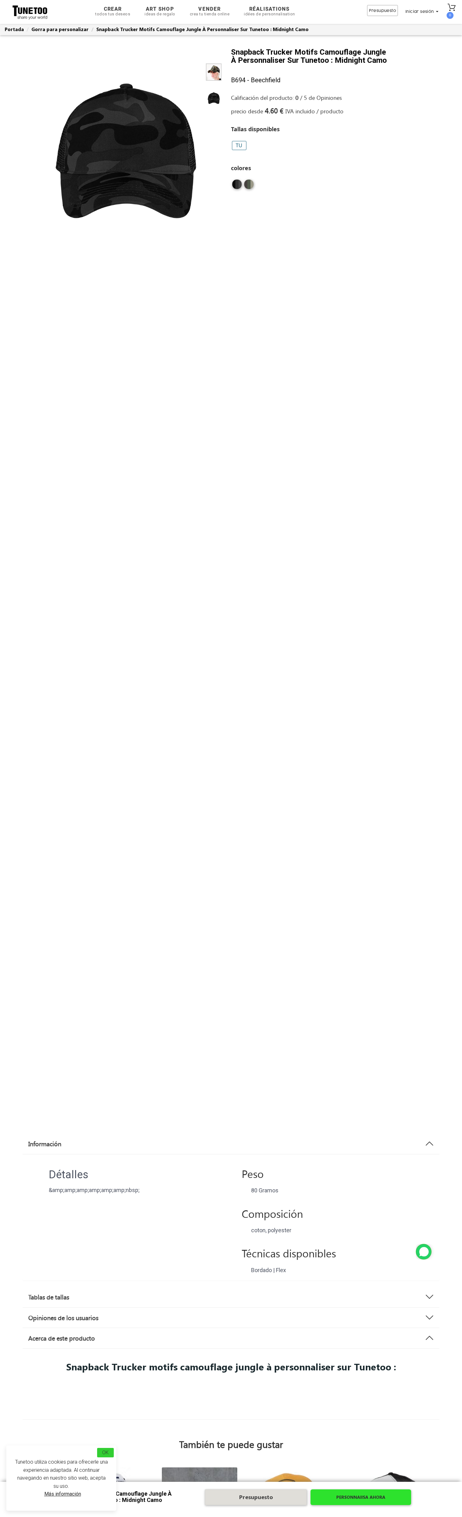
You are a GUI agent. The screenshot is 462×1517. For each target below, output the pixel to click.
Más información (62, 1494)
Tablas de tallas (48, 1297)
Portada (14, 29)
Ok (105, 1452)
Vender (210, 11)
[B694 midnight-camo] (237, 184)
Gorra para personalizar (60, 29)
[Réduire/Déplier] (424, 1252)
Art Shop (160, 11)
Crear (112, 11)
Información (44, 1144)
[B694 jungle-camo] (249, 184)
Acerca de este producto (61, 1338)
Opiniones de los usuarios (63, 1318)
